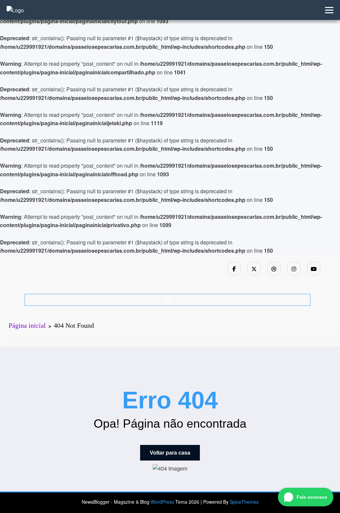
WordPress (162, 501)
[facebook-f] (234, 268)
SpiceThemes (244, 501)
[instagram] (293, 268)
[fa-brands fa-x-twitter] (254, 268)
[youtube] (313, 268)
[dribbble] (274, 268)
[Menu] (168, 300)
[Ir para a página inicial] (15, 10)
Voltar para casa (170, 453)
